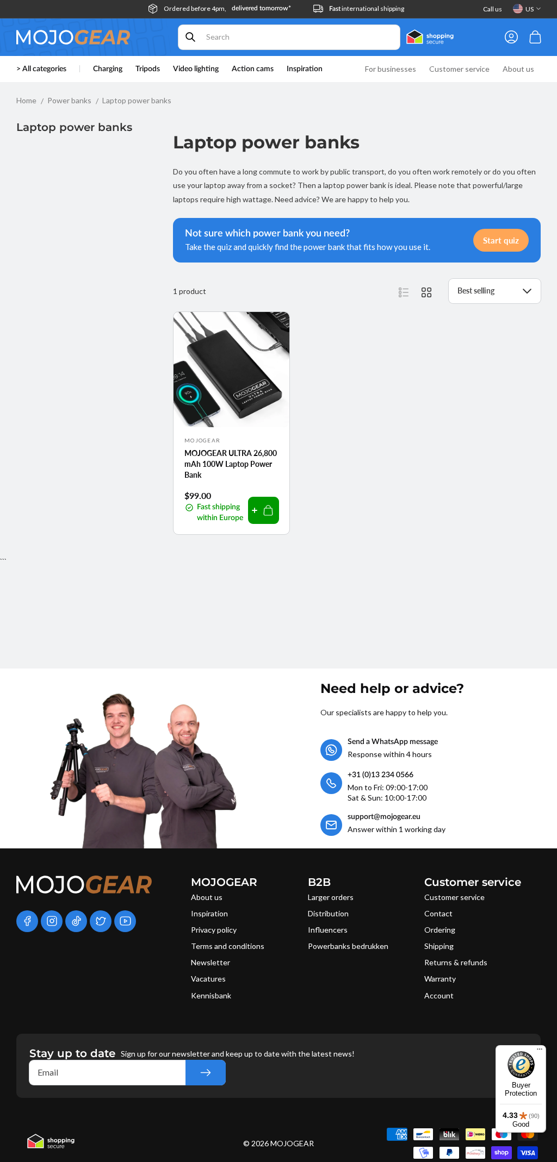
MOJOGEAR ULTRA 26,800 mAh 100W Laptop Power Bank (230, 463)
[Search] (190, 37)
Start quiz (501, 240)
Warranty (440, 978)
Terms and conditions (227, 946)
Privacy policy (214, 929)
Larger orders (331, 897)
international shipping (366, 8)
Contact (438, 913)
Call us (492, 9)
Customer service (454, 897)
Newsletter (210, 962)
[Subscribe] (205, 1072)
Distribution (328, 913)
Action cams (253, 69)
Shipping (439, 946)
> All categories (41, 69)
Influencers (328, 929)
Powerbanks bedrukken (348, 946)
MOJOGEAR (292, 1143)
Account (439, 995)
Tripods (147, 69)
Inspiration (209, 913)
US (529, 9)
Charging (107, 69)
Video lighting (196, 69)
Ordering (439, 929)
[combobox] (289, 37)
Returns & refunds (455, 962)
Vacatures (208, 978)
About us (206, 897)
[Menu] (539, 1051)
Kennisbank (211, 995)
